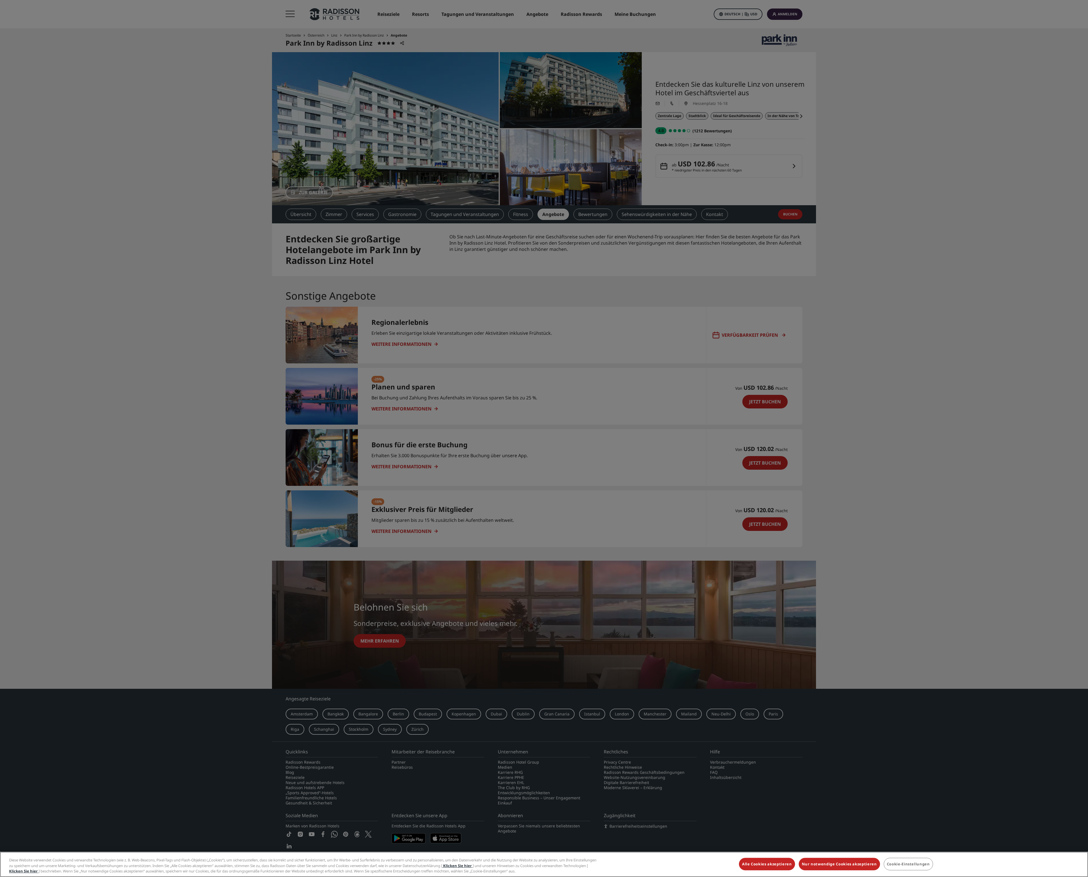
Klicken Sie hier (457, 865)
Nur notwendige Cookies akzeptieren (839, 864)
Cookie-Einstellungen (908, 864)
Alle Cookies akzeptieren (767, 864)
